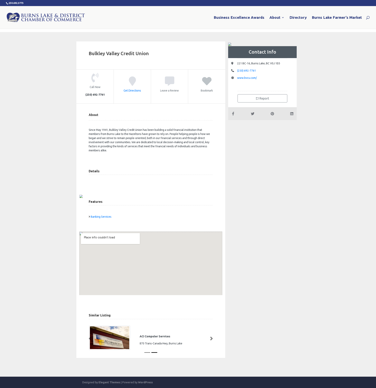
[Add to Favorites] (207, 84)
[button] (90, 338)
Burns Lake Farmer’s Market (337, 18)
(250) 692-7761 (246, 70)
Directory (298, 18)
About (274, 18)
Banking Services (101, 216)
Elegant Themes (109, 382)
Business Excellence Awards (239, 18)
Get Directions (132, 90)
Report (264, 98)
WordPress (145, 382)
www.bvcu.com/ (247, 77)
